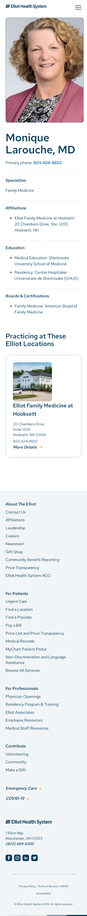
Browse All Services (23, 670)
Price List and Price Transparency (35, 633)
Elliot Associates (20, 712)
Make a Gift (16, 769)
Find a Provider (19, 617)
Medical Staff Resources (27, 728)
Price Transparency (22, 567)
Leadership (15, 527)
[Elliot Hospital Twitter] (34, 858)
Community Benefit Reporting (32, 559)
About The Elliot (21, 504)
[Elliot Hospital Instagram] (17, 858)
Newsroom (15, 543)
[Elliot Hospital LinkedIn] (26, 858)
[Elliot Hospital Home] (43, 817)
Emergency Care (21, 788)
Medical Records (20, 641)
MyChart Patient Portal (26, 649)
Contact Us (16, 512)
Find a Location (19, 609)
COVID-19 (15, 798)
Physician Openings (23, 696)
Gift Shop (14, 551)
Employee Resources (24, 720)
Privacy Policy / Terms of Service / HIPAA (43, 886)
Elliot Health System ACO (28, 575)
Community (16, 761)
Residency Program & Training (32, 704)
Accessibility (43, 893)
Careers (12, 535)
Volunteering (17, 754)
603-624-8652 (47, 162)
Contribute (16, 746)
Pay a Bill (13, 625)
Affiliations (15, 519)
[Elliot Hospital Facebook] (9, 858)
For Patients (17, 593)
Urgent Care (16, 601)
